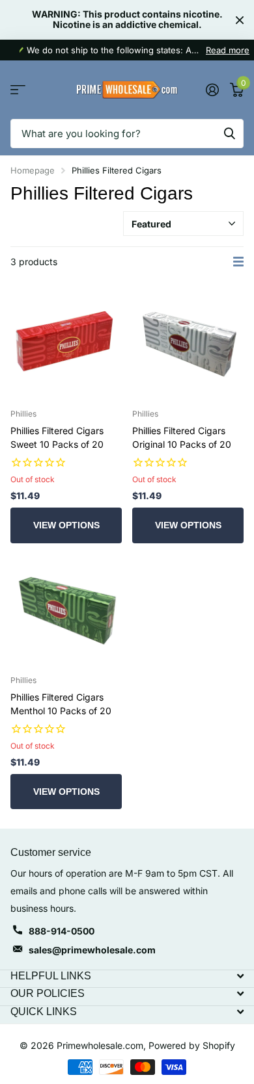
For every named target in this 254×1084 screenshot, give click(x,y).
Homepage (32, 170)
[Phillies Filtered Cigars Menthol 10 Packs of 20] (66, 609)
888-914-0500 (61, 930)
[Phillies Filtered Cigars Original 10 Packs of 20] (188, 342)
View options (66, 525)
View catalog (17, 90)
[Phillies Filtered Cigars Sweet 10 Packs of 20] (66, 342)
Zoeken (229, 133)
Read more (227, 50)
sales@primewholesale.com (92, 949)
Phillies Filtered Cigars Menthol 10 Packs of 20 (60, 703)
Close (239, 20)
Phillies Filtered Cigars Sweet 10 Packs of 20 (57, 437)
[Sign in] (212, 89)
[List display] (238, 261)
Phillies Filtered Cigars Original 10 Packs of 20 (181, 437)
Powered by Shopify (191, 1045)
